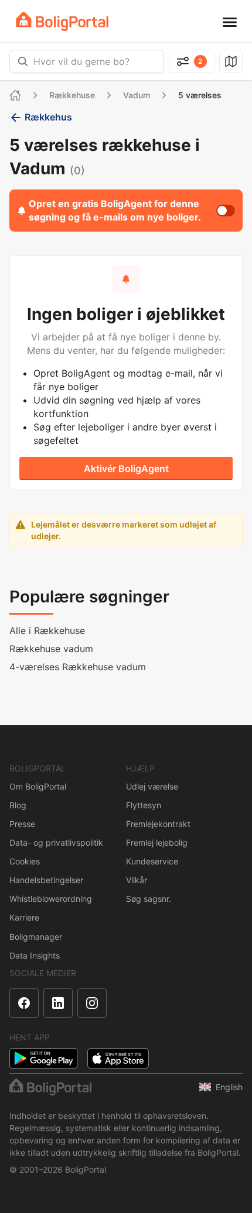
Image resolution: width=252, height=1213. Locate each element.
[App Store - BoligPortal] (118, 1058)
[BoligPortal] (62, 21)
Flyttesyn (143, 805)
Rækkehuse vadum (51, 648)
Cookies (24, 861)
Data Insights (34, 955)
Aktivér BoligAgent (126, 468)
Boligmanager (35, 937)
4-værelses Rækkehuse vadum (77, 667)
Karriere (24, 917)
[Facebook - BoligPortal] (24, 1003)
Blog (17, 805)
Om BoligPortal (37, 786)
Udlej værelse (152, 786)
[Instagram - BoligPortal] (92, 1003)
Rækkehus (48, 117)
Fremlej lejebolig (157, 842)
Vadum (136, 95)
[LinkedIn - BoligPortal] (58, 1003)
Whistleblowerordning (50, 899)
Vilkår (136, 880)
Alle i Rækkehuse (47, 630)
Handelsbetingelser (46, 880)
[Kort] (231, 61)
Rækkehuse (72, 95)
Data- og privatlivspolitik (56, 842)
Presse (22, 824)
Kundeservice (152, 861)
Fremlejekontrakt (158, 824)
